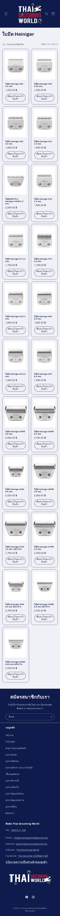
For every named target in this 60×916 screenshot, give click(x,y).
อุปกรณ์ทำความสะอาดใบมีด (19, 768)
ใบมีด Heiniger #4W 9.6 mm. (14, 490)
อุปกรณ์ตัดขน (12, 761)
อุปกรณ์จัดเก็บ (12, 787)
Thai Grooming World (27, 850)
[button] (6, 14)
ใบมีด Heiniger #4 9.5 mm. (15, 375)
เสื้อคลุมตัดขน (12, 774)
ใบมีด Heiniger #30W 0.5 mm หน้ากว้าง (44, 605)
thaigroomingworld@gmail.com (31, 838)
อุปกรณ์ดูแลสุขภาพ (15, 800)
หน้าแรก (10, 735)
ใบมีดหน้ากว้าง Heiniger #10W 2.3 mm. (14, 201)
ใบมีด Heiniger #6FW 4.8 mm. (44, 490)
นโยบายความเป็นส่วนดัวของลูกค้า (26, 862)
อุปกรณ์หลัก (11, 755)
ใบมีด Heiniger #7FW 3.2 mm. (44, 548)
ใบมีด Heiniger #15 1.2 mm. (43, 142)
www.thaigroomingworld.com (31, 844)
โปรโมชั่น (10, 742)
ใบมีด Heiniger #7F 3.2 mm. (43, 260)
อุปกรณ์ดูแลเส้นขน (15, 794)
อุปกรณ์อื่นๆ (11, 807)
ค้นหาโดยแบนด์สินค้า (16, 748)
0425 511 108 (18, 830)
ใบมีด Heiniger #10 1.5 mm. (43, 200)
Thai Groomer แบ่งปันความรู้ (33, 856)
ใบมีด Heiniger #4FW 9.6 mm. (15, 433)
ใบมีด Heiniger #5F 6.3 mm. (43, 317)
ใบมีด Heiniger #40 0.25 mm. (43, 85)
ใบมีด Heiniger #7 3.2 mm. (15, 260)
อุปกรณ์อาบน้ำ (12, 781)
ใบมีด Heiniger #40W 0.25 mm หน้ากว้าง (15, 663)
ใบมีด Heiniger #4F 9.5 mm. (43, 375)
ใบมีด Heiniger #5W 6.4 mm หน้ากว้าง (14, 605)
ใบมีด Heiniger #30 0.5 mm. (14, 142)
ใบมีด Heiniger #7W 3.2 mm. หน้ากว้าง (14, 548)
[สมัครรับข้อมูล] (51, 716)
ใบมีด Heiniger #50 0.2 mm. (14, 85)
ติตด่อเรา (10, 813)
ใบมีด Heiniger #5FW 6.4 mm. (44, 433)
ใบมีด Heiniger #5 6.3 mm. (15, 317)
